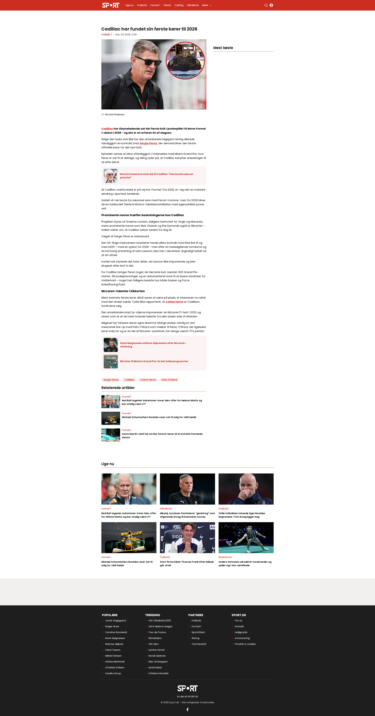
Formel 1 (155, 5)
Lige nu (129, 5)
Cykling (179, 5)
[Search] (266, 5)
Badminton (225, 557)
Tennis (167, 5)
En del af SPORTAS (187, 696)
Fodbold (142, 5)
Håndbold (193, 5)
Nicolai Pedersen (115, 114)
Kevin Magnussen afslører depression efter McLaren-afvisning (153, 344)
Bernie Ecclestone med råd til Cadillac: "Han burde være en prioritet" (156, 175)
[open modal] (271, 5)
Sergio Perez (148, 143)
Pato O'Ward (169, 379)
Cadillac (107, 128)
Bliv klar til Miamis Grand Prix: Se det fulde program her (154, 361)
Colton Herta (174, 302)
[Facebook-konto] (187, 709)
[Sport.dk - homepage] (111, 5)
